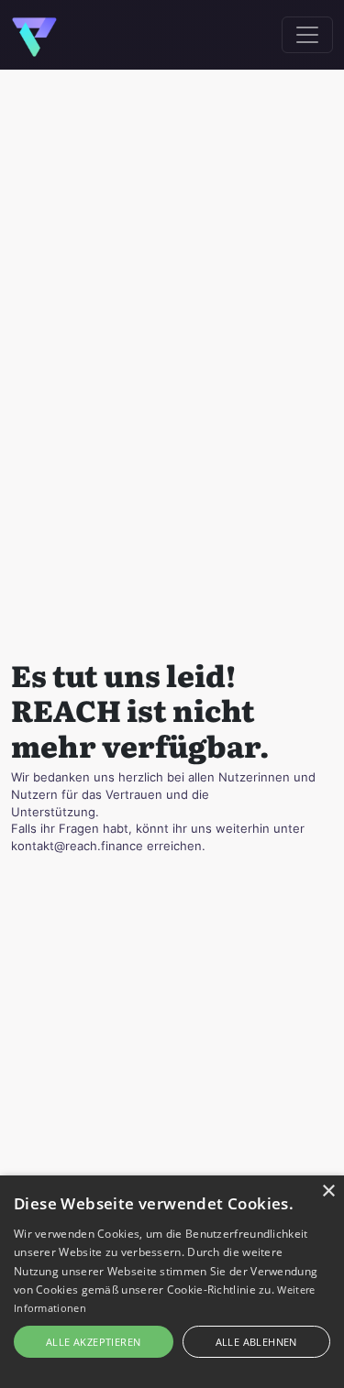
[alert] (172, 1281)
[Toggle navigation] (307, 34)
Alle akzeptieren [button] (93, 1342)
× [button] (328, 1191)
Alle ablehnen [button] (256, 1342)
